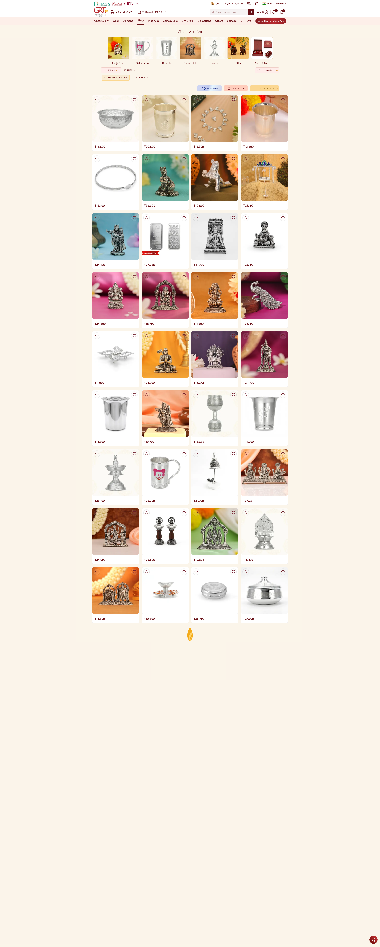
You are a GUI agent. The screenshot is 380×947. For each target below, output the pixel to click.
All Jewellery (101, 20)
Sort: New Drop (267, 70)
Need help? (281, 3)
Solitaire (232, 20)
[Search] (251, 12)
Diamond (128, 20)
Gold (116, 20)
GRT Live (246, 20)
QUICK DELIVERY (267, 88)
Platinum (153, 20)
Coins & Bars (170, 20)
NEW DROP (212, 88)
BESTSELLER (238, 88)
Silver (140, 20)
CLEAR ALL (142, 77)
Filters (111, 70)
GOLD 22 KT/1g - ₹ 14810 (227, 4)
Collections (204, 20)
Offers (219, 20)
